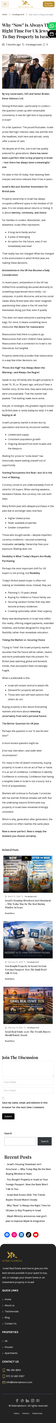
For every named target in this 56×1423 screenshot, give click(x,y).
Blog (7, 1317)
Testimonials (12, 1311)
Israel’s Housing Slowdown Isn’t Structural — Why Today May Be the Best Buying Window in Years (28, 904)
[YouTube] (35, 1234)
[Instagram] (14, 1234)
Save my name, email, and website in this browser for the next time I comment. (25, 1105)
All (6, 1341)
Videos (16, 1413)
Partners (25, 1413)
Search (8, 1133)
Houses (9, 1347)
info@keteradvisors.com (19, 1382)
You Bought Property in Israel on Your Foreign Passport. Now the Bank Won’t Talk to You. (26, 970)
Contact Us (11, 1323)
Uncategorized (18, 14)
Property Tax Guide (48, 4)
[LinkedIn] (21, 1234)
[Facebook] (7, 1234)
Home (4, 14)
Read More (10, 913)
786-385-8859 (13, 1370)
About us (10, 1305)
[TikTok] (28, 1234)
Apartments (11, 1353)
